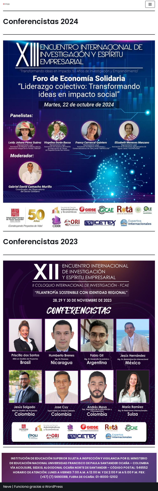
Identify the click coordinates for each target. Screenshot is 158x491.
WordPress (54, 486)
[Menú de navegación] (150, 4)
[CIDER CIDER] (6, 4)
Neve (7, 486)
